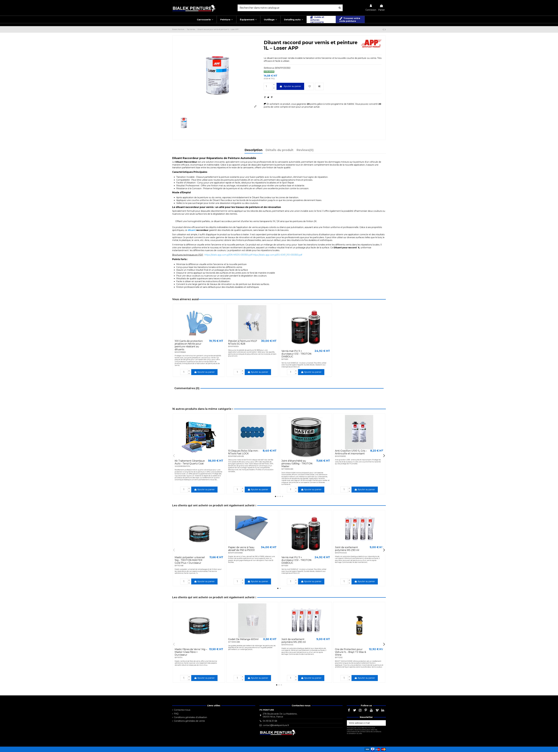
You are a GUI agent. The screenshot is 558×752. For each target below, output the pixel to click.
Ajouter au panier (292, 86)
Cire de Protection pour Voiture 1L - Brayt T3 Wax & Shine (350, 652)
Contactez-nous (182, 710)
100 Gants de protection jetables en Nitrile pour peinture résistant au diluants (189, 345)
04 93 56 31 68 (270, 721)
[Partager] (264, 97)
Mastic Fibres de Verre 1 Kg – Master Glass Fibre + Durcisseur (191, 652)
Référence (269, 68)
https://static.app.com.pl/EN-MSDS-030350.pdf (228, 255)
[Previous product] (384, 29)
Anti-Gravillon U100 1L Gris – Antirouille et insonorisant (351, 452)
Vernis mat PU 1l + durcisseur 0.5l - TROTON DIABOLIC (296, 354)
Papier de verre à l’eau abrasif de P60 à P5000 (241, 548)
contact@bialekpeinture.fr (276, 725)
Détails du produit (279, 150)
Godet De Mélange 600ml (243, 639)
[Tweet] (268, 97)
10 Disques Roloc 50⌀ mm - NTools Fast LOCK (243, 452)
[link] (370, 7)
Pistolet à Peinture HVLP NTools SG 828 (242, 342)
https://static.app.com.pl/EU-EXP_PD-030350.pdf (277, 255)
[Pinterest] (271, 97)
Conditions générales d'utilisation (190, 717)
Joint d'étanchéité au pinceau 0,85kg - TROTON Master (296, 463)
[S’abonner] (383, 723)
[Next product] (385, 29)
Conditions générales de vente (189, 721)
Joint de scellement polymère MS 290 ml (347, 548)
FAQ (176, 713)
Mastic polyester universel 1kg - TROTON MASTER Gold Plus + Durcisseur (190, 560)
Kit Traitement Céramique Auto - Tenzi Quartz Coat (190, 462)
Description (253, 150)
